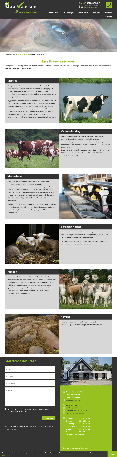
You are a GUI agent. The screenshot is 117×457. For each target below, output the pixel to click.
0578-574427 (71, 405)
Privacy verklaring (10, 429)
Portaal (108, 12)
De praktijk (68, 12)
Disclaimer (49, 426)
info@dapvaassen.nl (73, 408)
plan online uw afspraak (75, 413)
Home (20, 54)
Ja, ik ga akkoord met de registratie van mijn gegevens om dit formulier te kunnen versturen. (28, 410)
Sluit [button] (112, 454)
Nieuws (96, 12)
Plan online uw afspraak (91, 7)
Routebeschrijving (73, 400)
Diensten (53, 12)
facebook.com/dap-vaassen (76, 411)
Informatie (83, 12)
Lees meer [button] (6, 455)
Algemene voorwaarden (37, 426)
